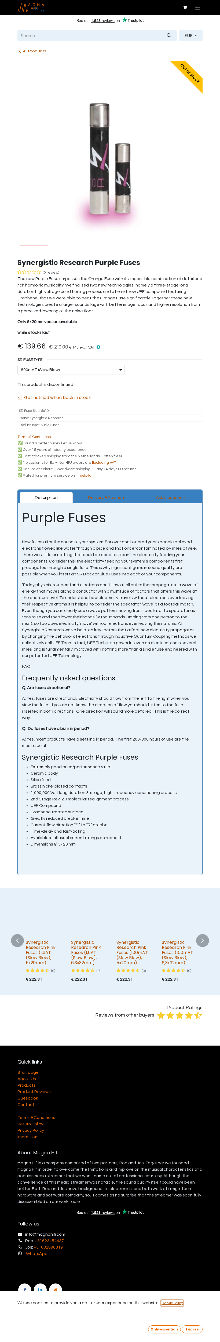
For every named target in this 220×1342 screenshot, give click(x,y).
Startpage (28, 1072)
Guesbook (27, 1098)
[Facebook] (24, 1289)
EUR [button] (189, 35)
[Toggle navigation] (197, 7)
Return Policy (30, 1124)
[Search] (169, 35)
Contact (25, 1104)
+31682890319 (48, 1247)
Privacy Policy (30, 1130)
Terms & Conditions (36, 1117)
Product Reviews (34, 1092)
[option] (110, 940)
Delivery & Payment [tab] (107, 497)
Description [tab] (46, 497)
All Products (34, 51)
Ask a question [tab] (170, 497)
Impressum (28, 1137)
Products (26, 1085)
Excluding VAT (104, 463)
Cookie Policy (172, 1303)
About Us (26, 1079)
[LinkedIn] (40, 1289)
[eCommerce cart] (185, 7)
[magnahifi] (55, 1289)
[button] (98, 347)
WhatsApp (36, 1254)
